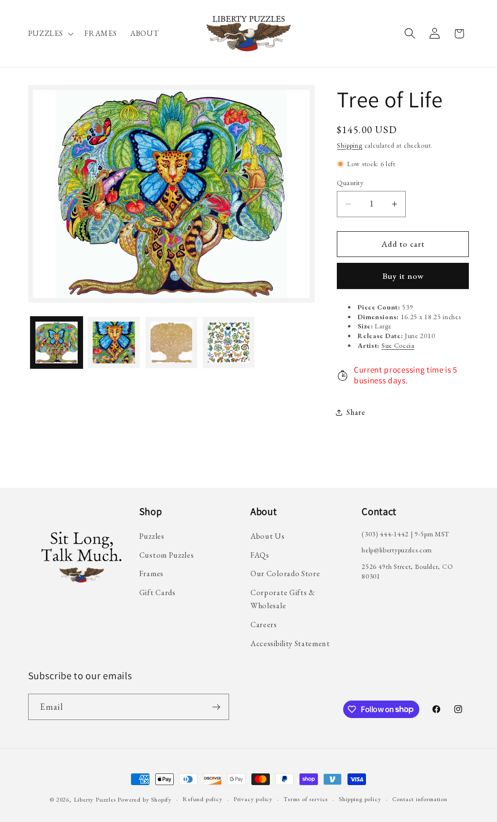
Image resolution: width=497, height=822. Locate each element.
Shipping (349, 145)
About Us (267, 536)
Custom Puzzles (166, 555)
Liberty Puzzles (95, 799)
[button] (49, 33)
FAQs (259, 555)
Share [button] (356, 412)
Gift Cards (157, 592)
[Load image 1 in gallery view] (57, 343)
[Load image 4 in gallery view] (229, 343)
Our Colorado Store (285, 573)
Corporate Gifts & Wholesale (282, 599)
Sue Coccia (397, 345)
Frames (151, 573)
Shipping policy (360, 799)
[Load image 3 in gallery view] (172, 343)
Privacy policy (253, 799)
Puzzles (152, 536)
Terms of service (305, 799)
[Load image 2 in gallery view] (114, 343)
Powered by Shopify (144, 799)
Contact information (419, 799)
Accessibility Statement (290, 643)
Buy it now (403, 276)
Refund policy (202, 799)
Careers (263, 624)
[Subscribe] (216, 707)
